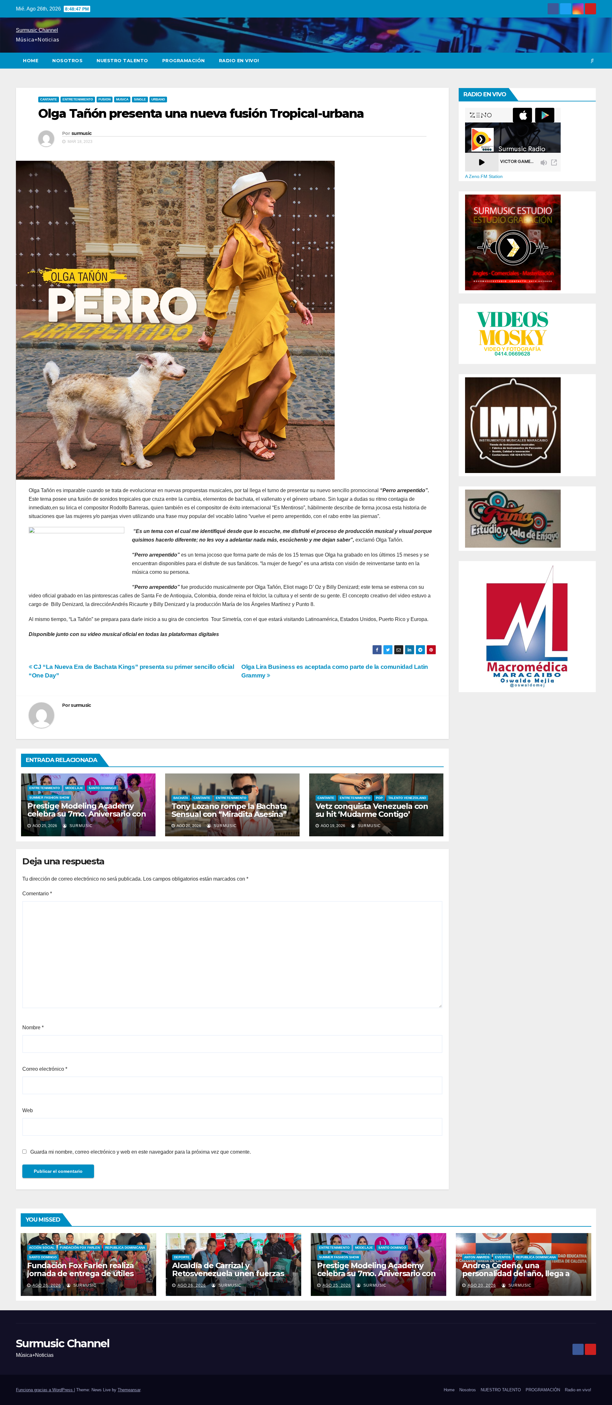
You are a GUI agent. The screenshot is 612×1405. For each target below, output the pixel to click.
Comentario (37, 893)
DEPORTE (182, 1257)
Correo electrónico (44, 1069)
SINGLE (140, 99)
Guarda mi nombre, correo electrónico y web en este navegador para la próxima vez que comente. (140, 1152)
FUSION (104, 99)
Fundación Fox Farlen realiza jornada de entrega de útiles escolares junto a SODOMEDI (81, 1273)
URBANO (158, 99)
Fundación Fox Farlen (80, 1247)
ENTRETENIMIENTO (77, 99)
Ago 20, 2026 (482, 1285)
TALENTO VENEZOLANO (407, 798)
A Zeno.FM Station (484, 176)
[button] (592, 60)
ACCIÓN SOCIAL (42, 1247)
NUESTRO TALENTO (122, 60)
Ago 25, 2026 (337, 1285)
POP (379, 798)
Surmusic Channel (37, 30)
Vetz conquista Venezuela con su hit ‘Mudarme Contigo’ (372, 810)
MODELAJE (74, 788)
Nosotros (67, 60)
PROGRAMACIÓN (183, 60)
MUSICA (122, 99)
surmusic (81, 133)
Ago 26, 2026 (47, 1285)
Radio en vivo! (239, 60)
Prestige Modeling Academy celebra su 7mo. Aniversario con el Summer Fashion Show (86, 813)
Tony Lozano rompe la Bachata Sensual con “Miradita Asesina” (229, 810)
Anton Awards (477, 1257)
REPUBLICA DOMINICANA (125, 1247)
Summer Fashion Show (49, 797)
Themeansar (129, 1389)
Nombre (33, 1027)
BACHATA (180, 798)
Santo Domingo (102, 788)
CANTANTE (48, 99)
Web (27, 1110)
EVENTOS (503, 1257)
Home (30, 60)
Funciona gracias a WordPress (45, 1389)
